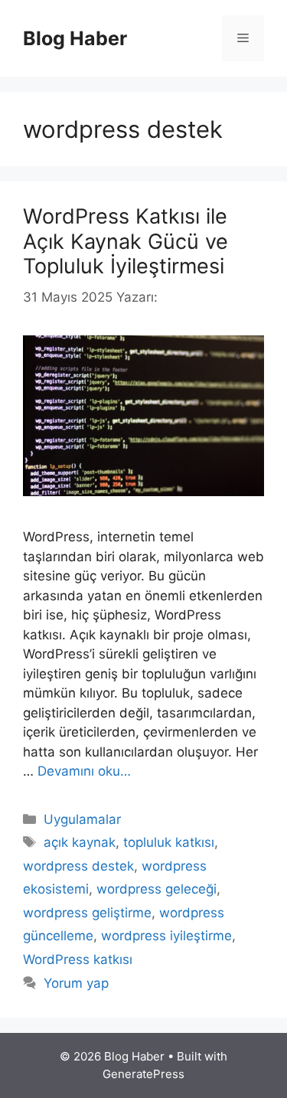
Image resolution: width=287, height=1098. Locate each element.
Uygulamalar (82, 819)
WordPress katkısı (77, 959)
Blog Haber (75, 38)
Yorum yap (76, 983)
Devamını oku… (84, 771)
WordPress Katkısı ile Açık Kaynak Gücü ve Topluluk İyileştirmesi (125, 241)
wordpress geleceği (156, 889)
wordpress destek (78, 866)
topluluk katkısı (168, 842)
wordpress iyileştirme (166, 935)
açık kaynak (80, 842)
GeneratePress (143, 1074)
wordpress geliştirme (87, 912)
